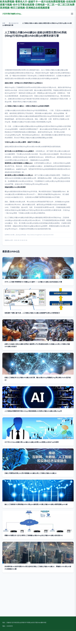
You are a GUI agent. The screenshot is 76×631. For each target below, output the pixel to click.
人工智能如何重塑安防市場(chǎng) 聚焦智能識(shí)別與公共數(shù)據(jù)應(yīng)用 (33, 411)
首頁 (3, 23)
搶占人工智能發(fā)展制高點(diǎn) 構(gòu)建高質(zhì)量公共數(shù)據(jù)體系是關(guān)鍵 (36, 504)
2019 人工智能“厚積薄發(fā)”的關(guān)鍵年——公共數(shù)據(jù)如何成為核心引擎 (33, 282)
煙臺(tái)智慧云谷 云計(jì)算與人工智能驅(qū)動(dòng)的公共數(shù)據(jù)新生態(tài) (34, 535)
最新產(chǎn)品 (11, 251)
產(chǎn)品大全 (14, 23)
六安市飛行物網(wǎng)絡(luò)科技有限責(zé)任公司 (12, 14)
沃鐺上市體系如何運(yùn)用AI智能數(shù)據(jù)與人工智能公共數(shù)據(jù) (31, 473)
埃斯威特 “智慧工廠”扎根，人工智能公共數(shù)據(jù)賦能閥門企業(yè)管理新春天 (32, 313)
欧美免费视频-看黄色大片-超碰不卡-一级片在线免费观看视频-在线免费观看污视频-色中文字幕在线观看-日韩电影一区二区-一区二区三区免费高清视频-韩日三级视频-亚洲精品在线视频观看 (38, 4)
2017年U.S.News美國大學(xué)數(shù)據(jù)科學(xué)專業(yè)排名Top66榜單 (32, 442)
